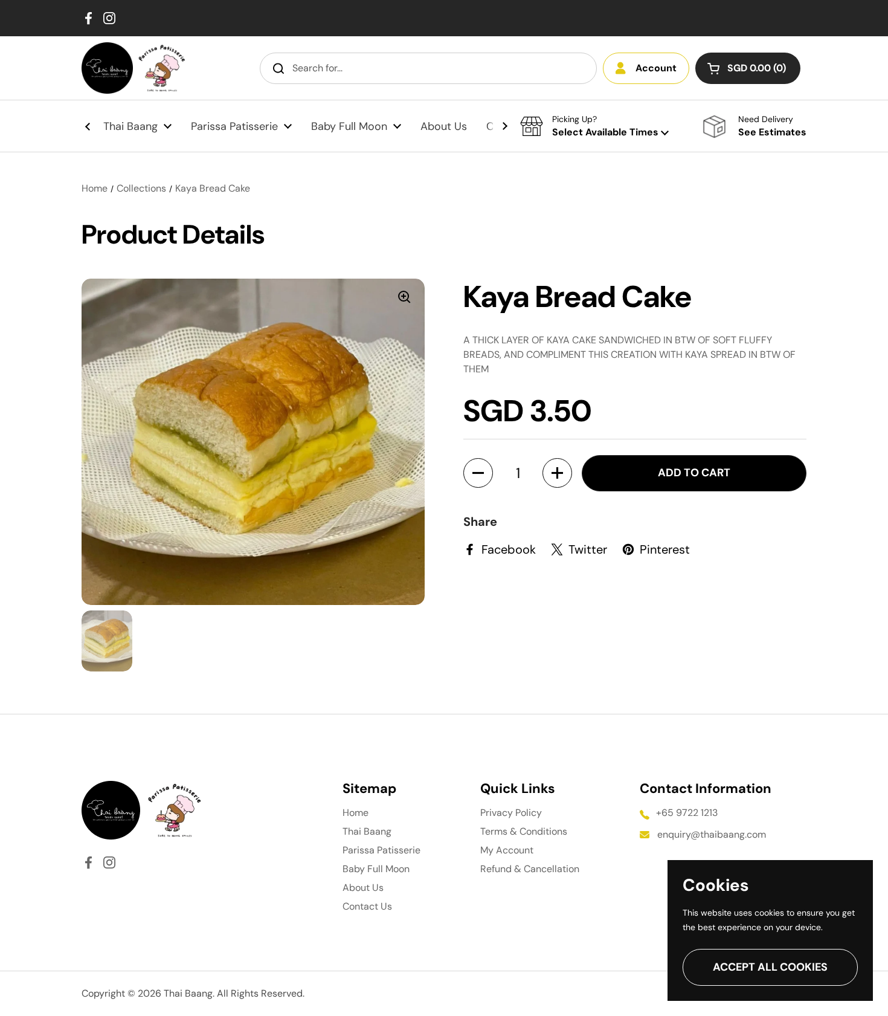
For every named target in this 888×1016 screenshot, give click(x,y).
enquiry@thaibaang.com (711, 834)
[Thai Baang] (107, 68)
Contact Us (367, 906)
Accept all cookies (770, 967)
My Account (506, 850)
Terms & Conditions (523, 831)
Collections (141, 188)
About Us (363, 887)
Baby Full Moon (376, 868)
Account (656, 68)
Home (95, 188)
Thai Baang (367, 831)
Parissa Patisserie (381, 850)
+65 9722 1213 (687, 812)
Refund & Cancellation (529, 868)
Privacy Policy (511, 812)
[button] (747, 68)
